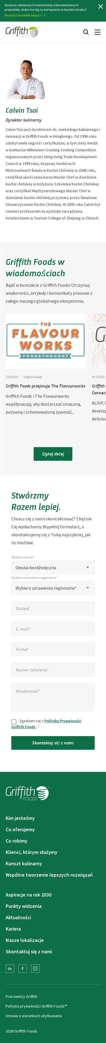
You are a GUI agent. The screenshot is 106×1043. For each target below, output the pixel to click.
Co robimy (16, 840)
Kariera (13, 928)
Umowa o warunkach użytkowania (34, 1015)
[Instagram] (35, 968)
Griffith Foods (32, 376)
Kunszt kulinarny (24, 863)
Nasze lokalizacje (25, 940)
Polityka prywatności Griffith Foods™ (36, 1006)
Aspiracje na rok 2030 (28, 894)
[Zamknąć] (100, 6)
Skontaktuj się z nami (52, 742)
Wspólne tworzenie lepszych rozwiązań (49, 875)
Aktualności (18, 917)
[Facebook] (22, 968)
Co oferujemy (20, 829)
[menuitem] (10, 968)
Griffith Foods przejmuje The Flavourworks (45, 386)
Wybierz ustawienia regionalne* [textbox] (46, 588)
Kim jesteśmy (20, 818)
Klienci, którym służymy (31, 852)
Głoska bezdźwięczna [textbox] (36, 567)
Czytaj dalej (53, 453)
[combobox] (53, 567)
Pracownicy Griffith (21, 996)
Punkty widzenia (24, 906)
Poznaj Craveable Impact (23, 15)
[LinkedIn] (10, 968)
